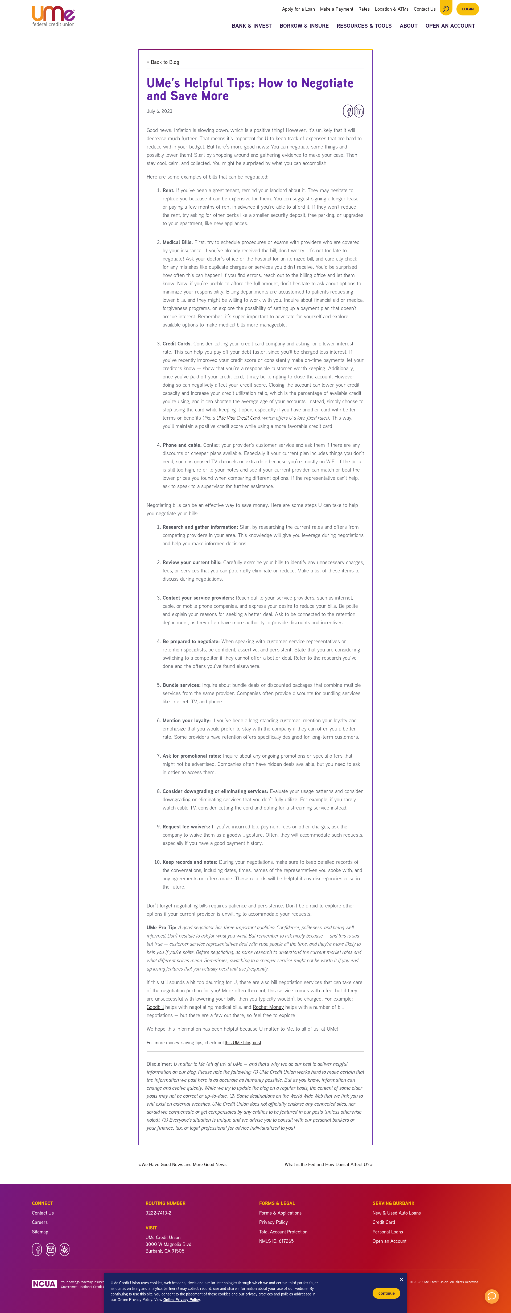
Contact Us (425, 9)
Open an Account (450, 26)
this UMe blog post (243, 1042)
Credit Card (384, 1222)
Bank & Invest (252, 26)
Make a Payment (336, 9)
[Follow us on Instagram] (51, 1254)
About (409, 26)
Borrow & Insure (304, 26)
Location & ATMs (392, 9)
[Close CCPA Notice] (401, 1279)
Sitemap (40, 1231)
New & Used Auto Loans (397, 1212)
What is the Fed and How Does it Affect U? (329, 1164)
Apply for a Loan (298, 9)
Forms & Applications (280, 1212)
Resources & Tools (364, 26)
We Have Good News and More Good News (182, 1164)
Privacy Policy (273, 1222)
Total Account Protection (283, 1231)
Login (468, 9)
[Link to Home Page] (53, 17)
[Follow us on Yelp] (64, 1254)
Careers (40, 1222)
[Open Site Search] (446, 7)
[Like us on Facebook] (37, 1254)
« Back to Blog (163, 61)
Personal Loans (388, 1231)
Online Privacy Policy (181, 1299)
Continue (386, 1293)
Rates (364, 9)
